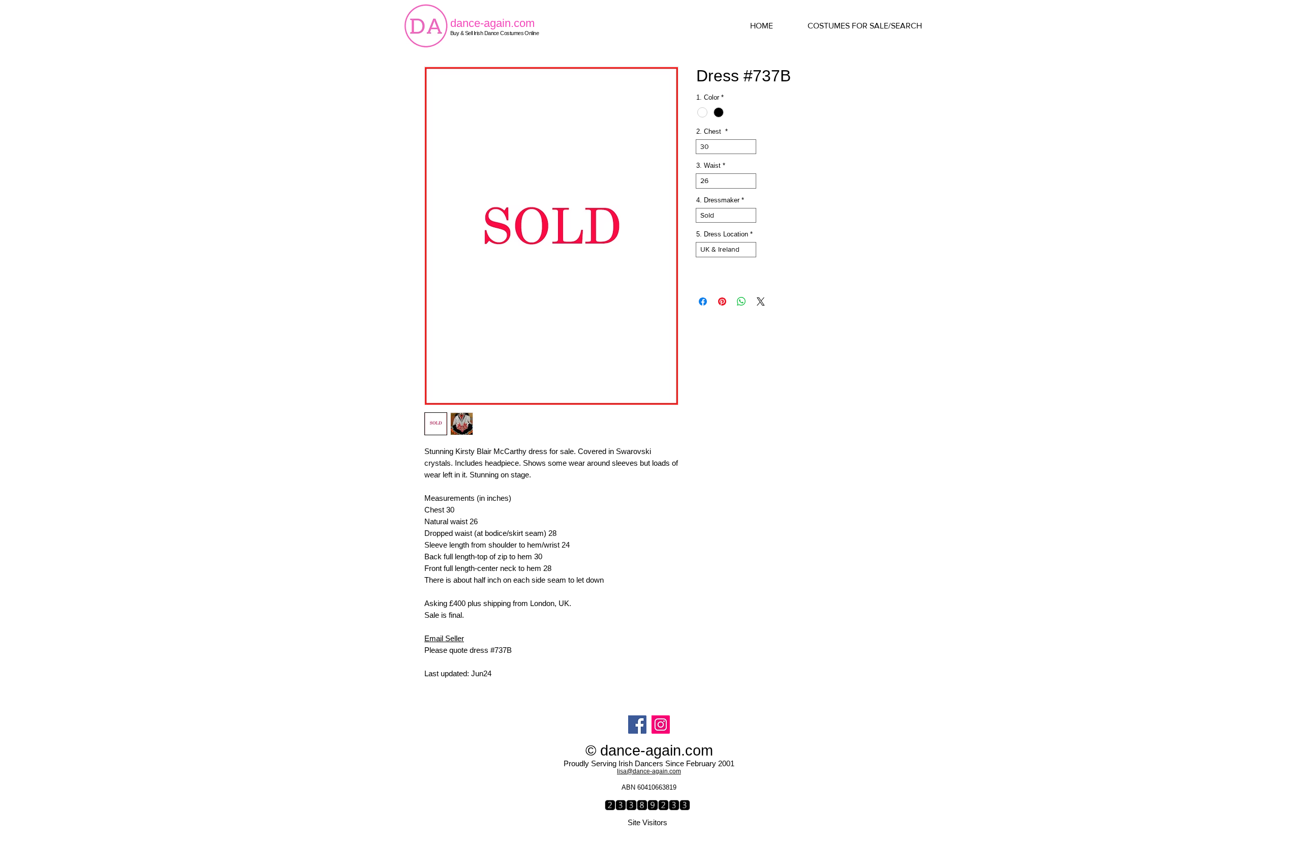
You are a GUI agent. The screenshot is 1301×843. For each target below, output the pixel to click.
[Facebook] (637, 724)
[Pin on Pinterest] (722, 301)
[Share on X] (761, 301)
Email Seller (444, 638)
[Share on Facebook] (703, 301)
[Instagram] (661, 724)
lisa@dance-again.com (649, 771)
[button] (874, 26)
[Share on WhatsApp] (741, 301)
